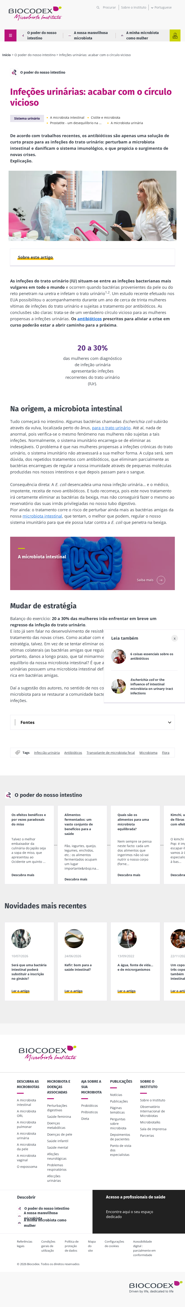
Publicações (121, 1081)
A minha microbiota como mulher (142, 35)
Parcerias (147, 1135)
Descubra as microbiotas (28, 1084)
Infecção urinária (47, 752)
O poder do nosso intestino (41, 35)
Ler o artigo (21, 991)
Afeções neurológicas (57, 1156)
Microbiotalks (150, 1122)
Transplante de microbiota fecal (111, 752)
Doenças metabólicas (56, 1125)
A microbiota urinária (127, 123)
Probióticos (89, 1105)
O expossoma (27, 1166)
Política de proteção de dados (72, 1245)
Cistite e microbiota (105, 117)
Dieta (85, 1118)
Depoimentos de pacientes (120, 1136)
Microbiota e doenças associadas (58, 1086)
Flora (165, 752)
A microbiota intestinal (67, 117)
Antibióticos (73, 752)
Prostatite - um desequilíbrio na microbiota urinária (77, 123)
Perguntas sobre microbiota (118, 1123)
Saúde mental (57, 1147)
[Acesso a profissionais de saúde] (175, 35)
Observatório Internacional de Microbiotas (152, 1111)
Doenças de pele (59, 1134)
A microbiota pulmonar (26, 1124)
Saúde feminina (59, 1116)
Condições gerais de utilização (48, 1245)
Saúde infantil (57, 1141)
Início (6, 55)
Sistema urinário (27, 118)
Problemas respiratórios (57, 1167)
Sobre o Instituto (133, 7)
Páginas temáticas (117, 1110)
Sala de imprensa (153, 1129)
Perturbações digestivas (57, 1107)
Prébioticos (89, 1112)
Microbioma (148, 752)
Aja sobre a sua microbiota (91, 1086)
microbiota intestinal (42, 516)
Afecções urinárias (54, 1178)
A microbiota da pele (26, 1146)
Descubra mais (23, 875)
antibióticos (89, 318)
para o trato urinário (111, 427)
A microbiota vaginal (26, 1157)
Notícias (116, 1095)
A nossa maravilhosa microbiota (91, 35)
